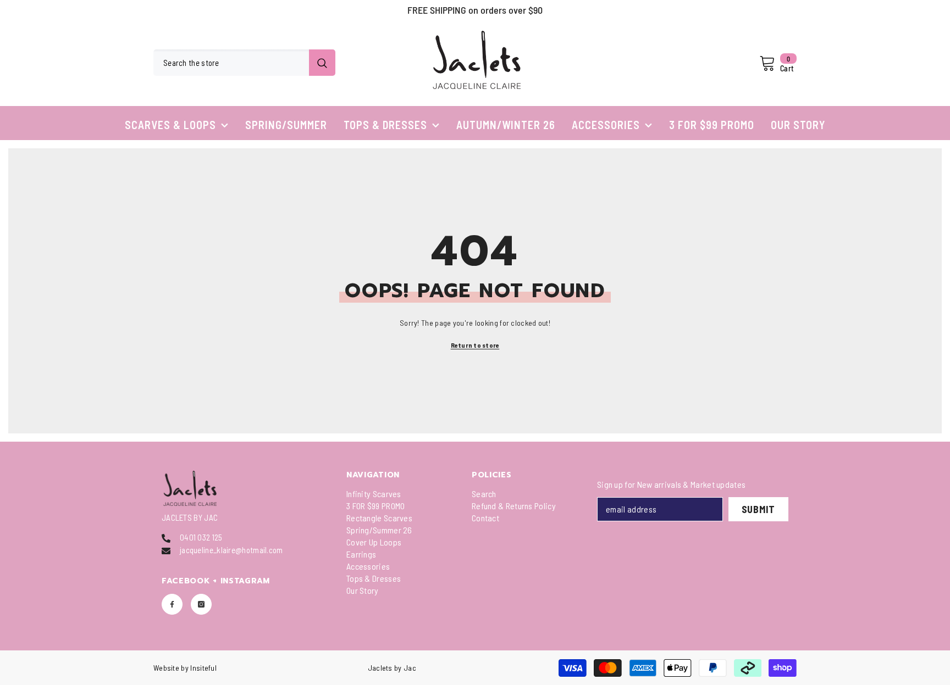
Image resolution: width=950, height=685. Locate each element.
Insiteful (203, 667)
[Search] (244, 62)
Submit (758, 509)
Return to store (475, 345)
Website (166, 667)
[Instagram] (201, 604)
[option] (475, 10)
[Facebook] (172, 604)
